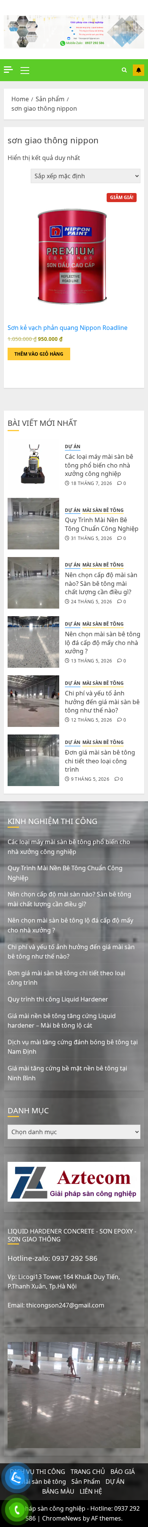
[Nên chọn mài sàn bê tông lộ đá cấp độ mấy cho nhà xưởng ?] (33, 642)
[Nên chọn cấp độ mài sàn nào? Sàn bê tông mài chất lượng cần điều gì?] (33, 583)
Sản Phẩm (85, 1481)
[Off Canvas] (8, 69)
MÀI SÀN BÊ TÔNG (103, 510)
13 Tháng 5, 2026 (91, 661)
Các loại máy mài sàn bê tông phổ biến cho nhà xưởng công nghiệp (99, 465)
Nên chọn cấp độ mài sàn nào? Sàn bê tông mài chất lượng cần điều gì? (101, 583)
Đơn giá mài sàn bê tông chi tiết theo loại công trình (100, 761)
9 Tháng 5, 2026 (90, 779)
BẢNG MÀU (58, 1491)
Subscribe (138, 70)
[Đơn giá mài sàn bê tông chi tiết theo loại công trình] (33, 760)
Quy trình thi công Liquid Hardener (58, 999)
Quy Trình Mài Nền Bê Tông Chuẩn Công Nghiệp (102, 524)
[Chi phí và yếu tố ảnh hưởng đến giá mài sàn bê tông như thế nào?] (33, 701)
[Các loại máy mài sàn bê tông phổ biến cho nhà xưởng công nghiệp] (33, 464)
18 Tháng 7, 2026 (91, 483)
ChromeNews (61, 1518)
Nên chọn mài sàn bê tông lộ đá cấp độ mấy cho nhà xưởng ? (102, 642)
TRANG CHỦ (88, 1471)
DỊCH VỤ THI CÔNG (37, 1471)
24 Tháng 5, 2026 (91, 602)
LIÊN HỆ (91, 1491)
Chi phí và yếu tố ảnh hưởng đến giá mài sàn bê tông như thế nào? (102, 701)
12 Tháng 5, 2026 (91, 720)
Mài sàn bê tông (43, 1481)
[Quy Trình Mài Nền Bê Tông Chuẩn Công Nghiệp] (33, 523)
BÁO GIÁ (122, 1471)
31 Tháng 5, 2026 (91, 538)
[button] (24, 70)
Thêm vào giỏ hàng (38, 354)
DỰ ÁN (72, 447)
